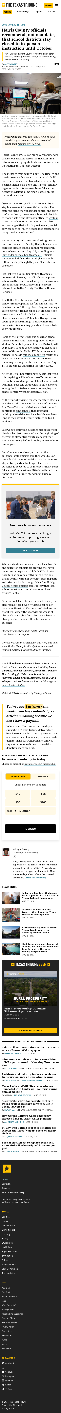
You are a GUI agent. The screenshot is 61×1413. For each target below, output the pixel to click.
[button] (30, 706)
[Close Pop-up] (57, 2)
